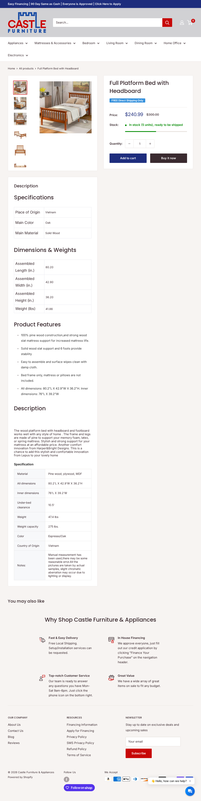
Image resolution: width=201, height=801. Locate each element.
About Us (14, 725)
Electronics (16, 55)
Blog (11, 737)
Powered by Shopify (20, 777)
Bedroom (88, 43)
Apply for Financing (80, 731)
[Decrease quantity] (129, 144)
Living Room (114, 43)
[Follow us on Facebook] (66, 779)
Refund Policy (76, 749)
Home (11, 68)
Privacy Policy (77, 737)
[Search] (167, 22)
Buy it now (168, 158)
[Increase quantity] (150, 144)
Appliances (15, 43)
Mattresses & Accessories (53, 43)
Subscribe (139, 753)
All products (26, 68)
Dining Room (144, 43)
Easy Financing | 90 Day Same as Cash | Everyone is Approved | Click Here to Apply (64, 3)
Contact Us (15, 731)
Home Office (172, 43)
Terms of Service (79, 755)
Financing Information (82, 725)
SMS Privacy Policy (80, 743)
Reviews (14, 743)
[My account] (182, 22)
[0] (189, 22)
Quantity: (116, 143)
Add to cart (128, 158)
